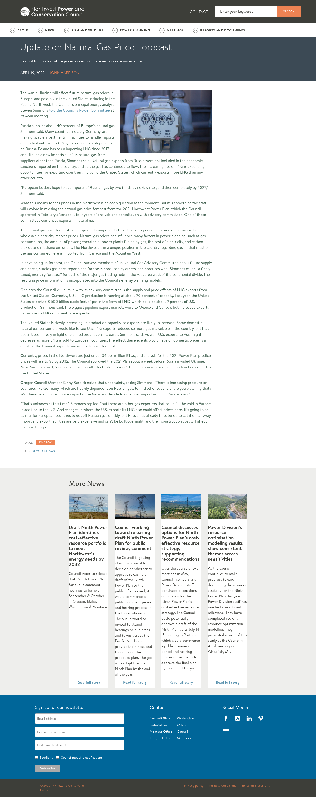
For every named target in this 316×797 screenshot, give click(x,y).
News (50, 30)
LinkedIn (249, 718)
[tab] (19, 30)
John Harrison (64, 72)
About (23, 30)
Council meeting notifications (80, 757)
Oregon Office (160, 738)
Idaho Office (159, 724)
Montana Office (161, 731)
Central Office (160, 718)
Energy (45, 442)
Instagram (237, 718)
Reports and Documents (222, 30)
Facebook (226, 718)
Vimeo (260, 718)
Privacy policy (194, 786)
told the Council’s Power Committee (79, 110)
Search (289, 11)
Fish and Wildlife (87, 30)
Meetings (175, 30)
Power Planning (135, 30)
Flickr (226, 729)
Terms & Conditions (222, 786)
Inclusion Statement (256, 786)
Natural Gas (44, 451)
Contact (199, 11)
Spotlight (45, 757)
